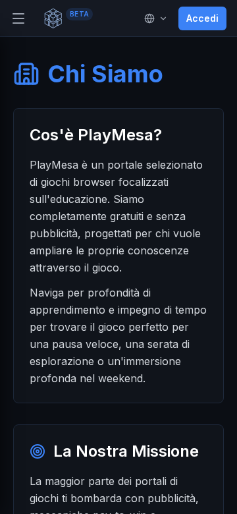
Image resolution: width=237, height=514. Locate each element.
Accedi (202, 18)
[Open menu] (18, 18)
